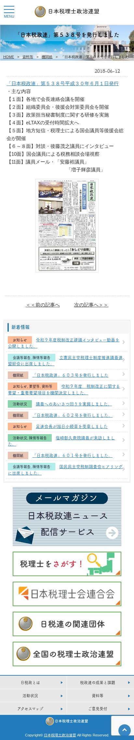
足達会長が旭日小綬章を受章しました (72, 426)
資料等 (27, 57)
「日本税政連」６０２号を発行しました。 (72, 415)
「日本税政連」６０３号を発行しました (70, 375)
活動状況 (20, 403)
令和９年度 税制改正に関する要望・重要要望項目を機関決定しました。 (64, 389)
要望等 (34, 386)
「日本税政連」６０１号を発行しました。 (72, 455)
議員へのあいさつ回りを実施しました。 (74, 403)
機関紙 (47, 57)
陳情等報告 (41, 357)
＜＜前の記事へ (43, 304)
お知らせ (20, 340)
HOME (8, 57)
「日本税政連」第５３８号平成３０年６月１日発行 (63, 83)
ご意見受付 (97, 708)
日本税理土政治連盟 (60, 735)
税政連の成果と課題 (97, 682)
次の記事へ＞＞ (91, 304)
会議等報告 (22, 357)
